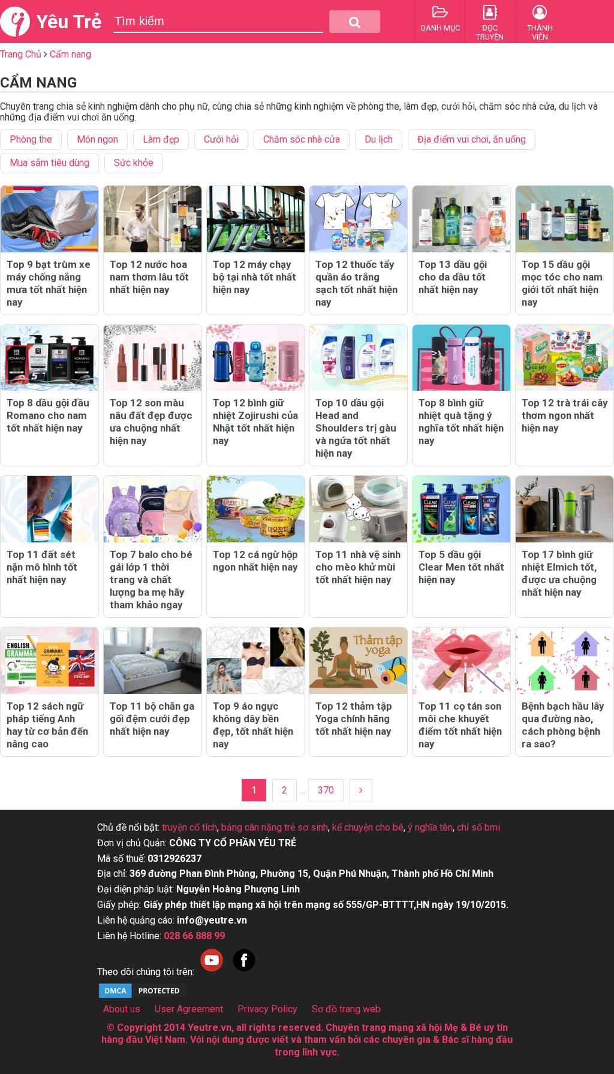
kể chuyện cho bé (368, 827)
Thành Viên (540, 32)
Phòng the (31, 139)
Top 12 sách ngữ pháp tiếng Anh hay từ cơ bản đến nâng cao (47, 725)
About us (121, 1009)
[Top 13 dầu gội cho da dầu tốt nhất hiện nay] (461, 219)
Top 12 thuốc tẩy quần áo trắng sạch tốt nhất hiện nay (356, 283)
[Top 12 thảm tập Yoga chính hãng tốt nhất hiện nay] (358, 660)
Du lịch (379, 139)
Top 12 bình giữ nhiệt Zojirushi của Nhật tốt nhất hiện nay (255, 422)
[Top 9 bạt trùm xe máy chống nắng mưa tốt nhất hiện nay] (49, 219)
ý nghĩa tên (430, 827)
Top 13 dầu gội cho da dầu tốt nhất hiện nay (453, 276)
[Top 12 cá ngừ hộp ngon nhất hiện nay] (256, 509)
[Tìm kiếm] (354, 21)
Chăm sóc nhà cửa (301, 139)
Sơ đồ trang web (346, 1009)
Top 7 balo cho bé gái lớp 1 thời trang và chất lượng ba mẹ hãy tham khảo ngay (151, 579)
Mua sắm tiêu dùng (49, 162)
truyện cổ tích (189, 827)
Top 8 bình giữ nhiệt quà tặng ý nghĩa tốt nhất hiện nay (461, 422)
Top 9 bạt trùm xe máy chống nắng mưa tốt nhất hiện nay (49, 283)
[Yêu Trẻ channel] (212, 972)
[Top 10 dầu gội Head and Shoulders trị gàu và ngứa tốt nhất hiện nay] (358, 358)
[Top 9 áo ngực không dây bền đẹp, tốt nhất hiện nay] (256, 660)
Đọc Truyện (490, 32)
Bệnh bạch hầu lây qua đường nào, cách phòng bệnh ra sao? (563, 725)
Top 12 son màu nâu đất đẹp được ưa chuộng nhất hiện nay (151, 422)
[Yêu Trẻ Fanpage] (244, 972)
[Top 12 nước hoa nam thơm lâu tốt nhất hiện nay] (152, 219)
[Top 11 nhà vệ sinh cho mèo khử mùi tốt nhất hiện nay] (358, 509)
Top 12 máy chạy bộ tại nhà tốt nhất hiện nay (254, 276)
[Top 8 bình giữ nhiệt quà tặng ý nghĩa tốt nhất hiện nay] (461, 358)
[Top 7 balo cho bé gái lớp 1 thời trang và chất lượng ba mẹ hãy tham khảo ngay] (152, 509)
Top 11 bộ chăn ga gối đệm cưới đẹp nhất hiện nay (152, 718)
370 (326, 790)
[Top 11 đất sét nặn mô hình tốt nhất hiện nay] (49, 509)
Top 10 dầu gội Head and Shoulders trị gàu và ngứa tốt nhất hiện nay (355, 428)
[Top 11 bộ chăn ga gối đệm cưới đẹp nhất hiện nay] (152, 660)
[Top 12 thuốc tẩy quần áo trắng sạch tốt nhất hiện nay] (358, 219)
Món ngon (97, 139)
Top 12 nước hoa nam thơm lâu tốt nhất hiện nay (149, 276)
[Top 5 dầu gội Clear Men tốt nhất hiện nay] (461, 509)
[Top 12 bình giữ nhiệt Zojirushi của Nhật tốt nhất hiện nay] (256, 358)
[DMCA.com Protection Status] (142, 996)
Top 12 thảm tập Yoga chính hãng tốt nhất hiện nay (353, 718)
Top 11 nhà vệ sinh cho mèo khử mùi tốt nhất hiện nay (358, 567)
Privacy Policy (267, 1009)
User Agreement (189, 1009)
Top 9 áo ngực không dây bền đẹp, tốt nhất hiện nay (253, 725)
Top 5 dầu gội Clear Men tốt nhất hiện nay (461, 567)
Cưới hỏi (221, 139)
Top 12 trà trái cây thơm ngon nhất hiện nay (564, 415)
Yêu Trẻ (68, 21)
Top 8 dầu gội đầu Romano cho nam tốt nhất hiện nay (48, 415)
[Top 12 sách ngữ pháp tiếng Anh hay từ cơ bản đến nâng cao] (49, 660)
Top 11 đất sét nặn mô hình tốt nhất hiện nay (42, 567)
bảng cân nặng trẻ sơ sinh (274, 827)
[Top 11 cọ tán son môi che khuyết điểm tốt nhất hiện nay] (461, 660)
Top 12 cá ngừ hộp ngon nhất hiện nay (255, 560)
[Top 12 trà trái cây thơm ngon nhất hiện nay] (564, 358)
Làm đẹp (161, 139)
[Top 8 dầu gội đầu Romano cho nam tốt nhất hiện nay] (49, 358)
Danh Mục (440, 27)
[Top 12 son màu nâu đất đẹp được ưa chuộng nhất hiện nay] (152, 358)
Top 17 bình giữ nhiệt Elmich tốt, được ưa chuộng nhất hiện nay (559, 573)
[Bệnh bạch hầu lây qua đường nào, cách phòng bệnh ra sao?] (564, 660)
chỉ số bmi (478, 827)
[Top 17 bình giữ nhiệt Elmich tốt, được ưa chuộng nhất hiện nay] (564, 509)
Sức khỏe (134, 162)
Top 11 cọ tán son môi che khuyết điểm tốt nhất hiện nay (460, 725)
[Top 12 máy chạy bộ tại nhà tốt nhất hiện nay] (256, 219)
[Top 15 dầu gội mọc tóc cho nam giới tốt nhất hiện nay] (564, 219)
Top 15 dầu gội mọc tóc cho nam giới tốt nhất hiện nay (562, 283)
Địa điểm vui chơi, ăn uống (471, 139)
